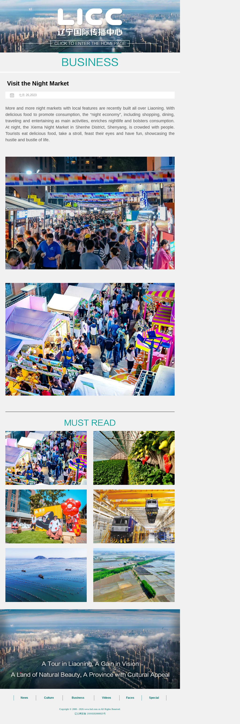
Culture (49, 697)
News (24, 697)
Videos (106, 697)
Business (78, 697)
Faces (130, 697)
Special (154, 697)
